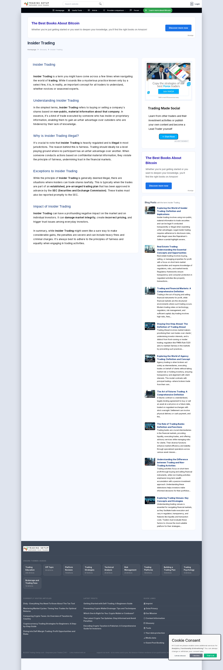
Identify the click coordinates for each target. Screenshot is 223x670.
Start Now (169, 136)
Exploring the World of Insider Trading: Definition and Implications (172, 211)
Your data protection (155, 633)
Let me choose (180, 656)
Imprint (149, 603)
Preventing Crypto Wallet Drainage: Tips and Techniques (109, 608)
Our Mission (151, 613)
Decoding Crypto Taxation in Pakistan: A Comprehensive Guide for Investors (109, 627)
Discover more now (178, 28)
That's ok (210, 656)
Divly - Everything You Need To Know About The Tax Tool (49, 603)
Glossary (149, 623)
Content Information (155, 618)
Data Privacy (151, 608)
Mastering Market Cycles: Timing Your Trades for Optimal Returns (49, 609)
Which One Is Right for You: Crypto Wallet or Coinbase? (108, 613)
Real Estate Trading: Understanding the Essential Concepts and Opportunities (171, 249)
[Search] (100, 4)
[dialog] (194, 647)
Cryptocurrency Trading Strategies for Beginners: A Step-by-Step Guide (50, 625)
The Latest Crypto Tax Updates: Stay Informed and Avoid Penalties (109, 619)
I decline (196, 656)
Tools (148, 628)
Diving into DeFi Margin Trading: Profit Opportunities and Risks (49, 632)
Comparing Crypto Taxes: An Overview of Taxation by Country (47, 617)
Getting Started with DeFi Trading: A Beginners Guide (107, 603)
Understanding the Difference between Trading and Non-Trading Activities (172, 462)
